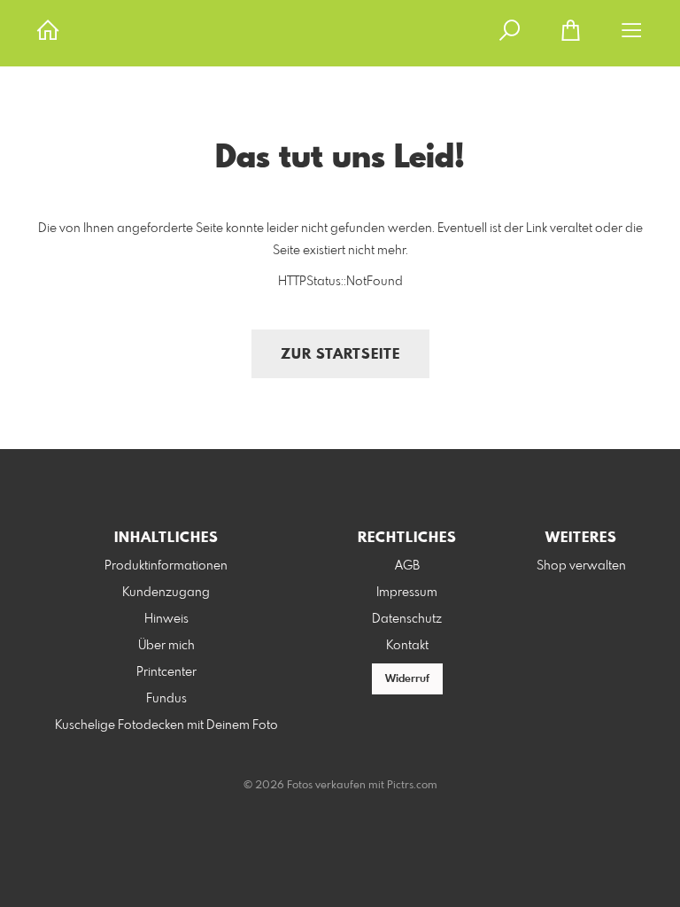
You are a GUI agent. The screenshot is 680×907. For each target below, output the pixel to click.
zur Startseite (340, 354)
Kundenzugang (166, 592)
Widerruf (407, 679)
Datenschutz (407, 619)
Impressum (406, 592)
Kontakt (407, 646)
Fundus (166, 699)
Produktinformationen (166, 566)
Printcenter (166, 672)
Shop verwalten (581, 566)
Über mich (166, 646)
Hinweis (166, 619)
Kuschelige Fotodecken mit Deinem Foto (166, 725)
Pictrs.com (412, 785)
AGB (407, 566)
